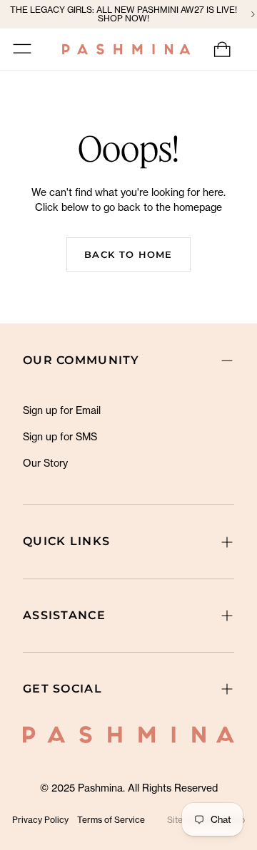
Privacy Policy (40, 819)
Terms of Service (111, 819)
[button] (22, 49)
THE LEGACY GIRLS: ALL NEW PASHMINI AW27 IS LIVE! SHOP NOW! (123, 14)
